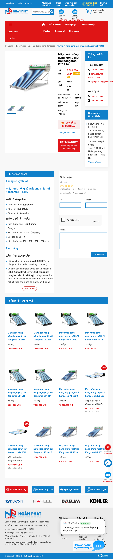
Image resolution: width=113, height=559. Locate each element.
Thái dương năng (22, 46)
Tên (61, 200)
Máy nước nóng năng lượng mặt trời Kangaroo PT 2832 (69, 392)
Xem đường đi (95, 162)
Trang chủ (43, 24)
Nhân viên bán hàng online (71, 4)
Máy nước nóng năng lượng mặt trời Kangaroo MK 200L (17, 449)
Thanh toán (58, 4)
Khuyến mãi (103, 4)
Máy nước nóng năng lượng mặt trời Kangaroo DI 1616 (17, 392)
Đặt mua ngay (69, 145)
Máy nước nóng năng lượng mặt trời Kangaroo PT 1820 (69, 449)
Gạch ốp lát (60, 31)
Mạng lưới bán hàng (46, 4)
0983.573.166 (94, 77)
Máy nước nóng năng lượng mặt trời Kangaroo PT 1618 (43, 449)
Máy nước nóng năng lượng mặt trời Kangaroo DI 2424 (43, 336)
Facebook (10, 3)
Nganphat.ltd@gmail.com (21, 532)
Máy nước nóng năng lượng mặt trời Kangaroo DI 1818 (95, 336)
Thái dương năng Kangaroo (43, 46)
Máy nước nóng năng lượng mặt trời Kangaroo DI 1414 (43, 392)
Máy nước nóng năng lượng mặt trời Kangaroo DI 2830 (17, 336)
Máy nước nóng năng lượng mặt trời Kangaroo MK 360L (95, 392)
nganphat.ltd (108, 453)
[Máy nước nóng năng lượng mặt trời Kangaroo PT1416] (11, 109)
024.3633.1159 (97, 70)
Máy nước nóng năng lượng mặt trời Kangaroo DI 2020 (69, 336)
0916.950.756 (97, 74)
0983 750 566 (97, 96)
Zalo (20, 3)
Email (88, 200)
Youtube (28, 3)
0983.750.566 (107, 480)
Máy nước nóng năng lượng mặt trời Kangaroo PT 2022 (95, 449)
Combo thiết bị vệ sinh (91, 4)
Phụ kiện (47, 31)
